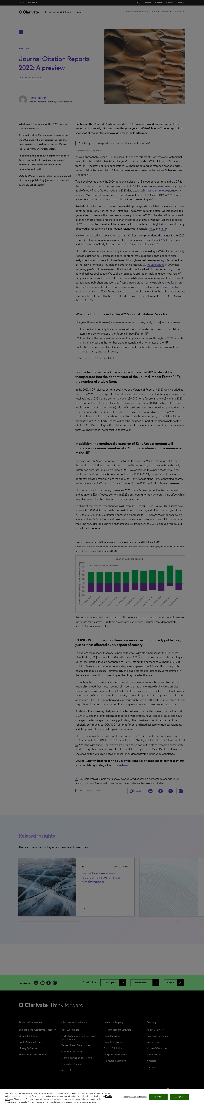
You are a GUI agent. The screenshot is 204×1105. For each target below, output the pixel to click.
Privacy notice (19, 1099)
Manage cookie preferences (135, 1097)
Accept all (179, 1097)
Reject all (158, 1097)
